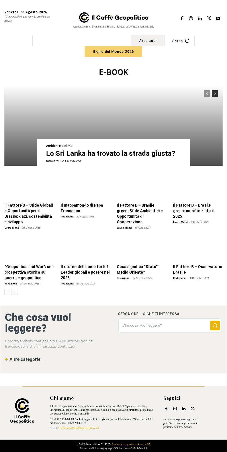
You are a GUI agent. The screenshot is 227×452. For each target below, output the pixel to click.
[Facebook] (181, 18)
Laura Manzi (11, 227)
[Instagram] (190, 18)
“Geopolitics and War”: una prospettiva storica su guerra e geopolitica (29, 272)
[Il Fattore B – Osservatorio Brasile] (198, 248)
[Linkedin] (200, 18)
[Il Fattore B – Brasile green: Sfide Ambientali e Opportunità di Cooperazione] (141, 187)
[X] (209, 18)
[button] (181, 41)
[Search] (215, 325)
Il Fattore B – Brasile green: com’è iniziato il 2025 (193, 211)
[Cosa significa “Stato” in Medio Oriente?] (141, 248)
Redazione (52, 160)
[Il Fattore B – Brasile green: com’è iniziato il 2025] (198, 187)
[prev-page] (207, 93)
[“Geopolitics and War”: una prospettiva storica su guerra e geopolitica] (29, 248)
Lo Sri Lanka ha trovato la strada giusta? (110, 153)
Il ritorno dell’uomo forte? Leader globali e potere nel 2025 (85, 272)
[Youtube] (218, 18)
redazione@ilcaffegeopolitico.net (79, 428)
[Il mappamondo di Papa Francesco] (85, 187)
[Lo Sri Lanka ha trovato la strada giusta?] (113, 126)
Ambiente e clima (59, 146)
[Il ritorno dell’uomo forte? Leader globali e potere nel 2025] (85, 248)
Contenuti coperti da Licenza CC (131, 444)
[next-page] (215, 93)
